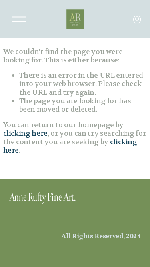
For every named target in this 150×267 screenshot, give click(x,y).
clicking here (25, 133)
